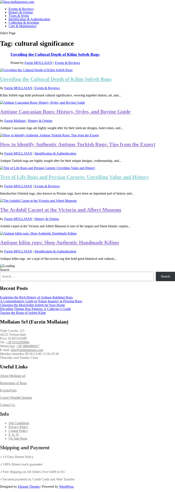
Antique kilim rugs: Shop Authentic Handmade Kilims (59, 242)
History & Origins (21, 12)
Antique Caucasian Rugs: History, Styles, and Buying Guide (65, 111)
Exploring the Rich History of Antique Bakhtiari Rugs (36, 297)
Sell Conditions (19, 423)
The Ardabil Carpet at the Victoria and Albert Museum (60, 210)
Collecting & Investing (24, 22)
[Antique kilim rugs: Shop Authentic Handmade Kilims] (38, 233)
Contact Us (7, 405)
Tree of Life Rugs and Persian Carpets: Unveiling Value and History (74, 177)
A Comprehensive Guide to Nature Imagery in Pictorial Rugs (41, 301)
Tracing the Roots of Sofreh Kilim (23, 313)
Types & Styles (19, 16)
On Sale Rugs (18, 438)
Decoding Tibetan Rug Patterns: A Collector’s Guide (35, 309)
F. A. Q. (14, 434)
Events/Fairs (8, 390)
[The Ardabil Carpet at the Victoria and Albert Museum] (38, 200)
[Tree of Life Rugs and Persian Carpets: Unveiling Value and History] (47, 168)
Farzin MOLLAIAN (38, 63)
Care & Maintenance (22, 26)
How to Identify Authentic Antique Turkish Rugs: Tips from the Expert (77, 144)
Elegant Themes (29, 486)
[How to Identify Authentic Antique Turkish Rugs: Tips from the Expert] (49, 135)
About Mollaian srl (12, 376)
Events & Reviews (21, 9)
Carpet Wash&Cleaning (16, 397)
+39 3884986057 (27, 346)
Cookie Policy (18, 431)
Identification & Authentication (29, 19)
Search (4, 270)
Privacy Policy (18, 427)
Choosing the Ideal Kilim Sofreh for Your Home (32, 305)
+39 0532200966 (17, 342)
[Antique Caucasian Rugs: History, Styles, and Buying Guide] (42, 102)
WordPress (66, 486)
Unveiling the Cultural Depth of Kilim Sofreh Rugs (54, 54)
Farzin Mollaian (15, 121)
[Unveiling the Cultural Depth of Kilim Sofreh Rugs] (36, 70)
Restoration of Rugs (13, 383)
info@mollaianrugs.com (27, 350)
